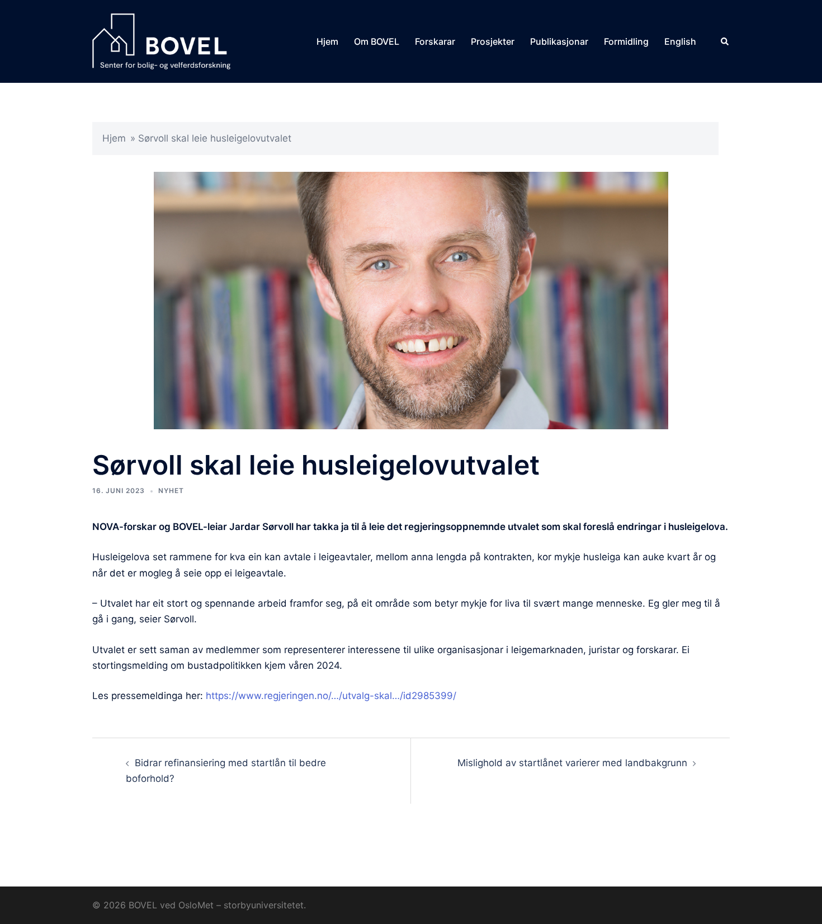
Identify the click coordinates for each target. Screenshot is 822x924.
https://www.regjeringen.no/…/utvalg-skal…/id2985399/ (331, 695)
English (680, 41)
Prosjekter (492, 41)
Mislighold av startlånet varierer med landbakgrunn (572, 762)
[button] (725, 41)
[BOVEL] (161, 40)
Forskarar (435, 41)
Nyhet (171, 490)
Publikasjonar (559, 41)
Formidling (626, 41)
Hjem (327, 41)
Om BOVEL (376, 41)
